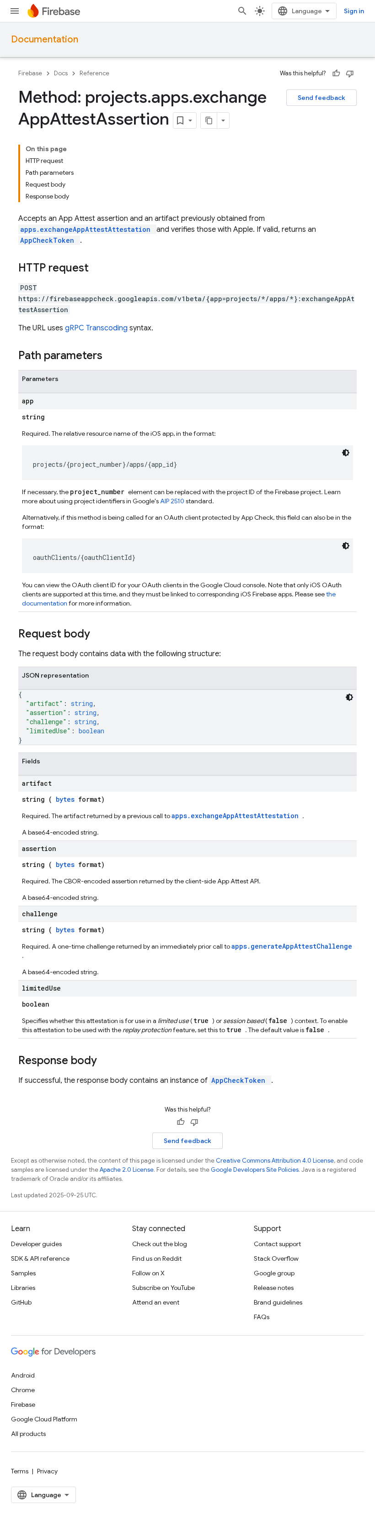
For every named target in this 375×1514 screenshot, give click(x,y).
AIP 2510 (173, 501)
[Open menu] (14, 11)
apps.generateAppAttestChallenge (291, 946)
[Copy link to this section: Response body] (109, 1061)
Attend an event (155, 1302)
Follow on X (148, 1273)
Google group (274, 1273)
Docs (61, 73)
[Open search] (242, 10)
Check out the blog (159, 1244)
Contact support (277, 1244)
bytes (67, 799)
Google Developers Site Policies (255, 1170)
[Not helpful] (350, 73)
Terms (19, 1471)
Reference (94, 73)
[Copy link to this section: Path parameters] (114, 356)
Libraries (23, 1288)
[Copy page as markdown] (209, 120)
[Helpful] (336, 73)
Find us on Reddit (157, 1258)
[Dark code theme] (345, 452)
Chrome (23, 1390)
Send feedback (321, 98)
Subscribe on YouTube (163, 1288)
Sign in (354, 11)
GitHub (21, 1302)
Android (23, 1375)
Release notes (274, 1288)
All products (28, 1434)
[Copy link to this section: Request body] (102, 634)
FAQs (261, 1317)
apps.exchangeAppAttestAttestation (87, 229)
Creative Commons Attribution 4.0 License (275, 1160)
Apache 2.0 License (127, 1170)
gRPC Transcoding (97, 328)
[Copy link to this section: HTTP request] (100, 268)
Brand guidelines (278, 1302)
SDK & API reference (40, 1258)
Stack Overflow (276, 1258)
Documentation (44, 39)
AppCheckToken (49, 240)
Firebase (30, 73)
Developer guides (36, 1244)
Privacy (47, 1471)
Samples (23, 1273)
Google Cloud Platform (44, 1419)
